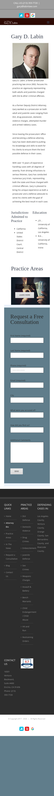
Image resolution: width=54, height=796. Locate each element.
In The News (9, 546)
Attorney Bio (10, 525)
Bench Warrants (26, 599)
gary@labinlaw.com (27, 6)
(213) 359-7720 (30, 3)
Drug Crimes (25, 539)
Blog (8, 565)
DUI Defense (26, 518)
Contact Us (9, 574)
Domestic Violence (26, 529)
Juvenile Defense (26, 557)
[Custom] (33, 15)
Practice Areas (9, 535)
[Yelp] (27, 15)
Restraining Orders (27, 639)
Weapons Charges (26, 578)
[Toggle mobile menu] (48, 22)
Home (8, 516)
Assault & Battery (26, 589)
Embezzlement (27, 548)
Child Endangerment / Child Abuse (27, 614)
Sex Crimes (25, 567)
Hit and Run (25, 628)
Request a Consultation (10, 557)
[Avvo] (21, 15)
